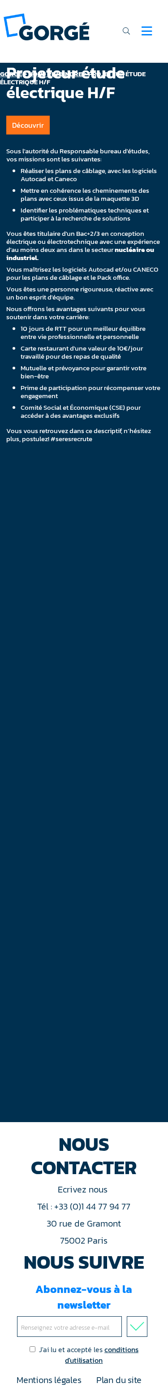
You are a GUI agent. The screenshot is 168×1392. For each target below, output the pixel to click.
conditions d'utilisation (101, 1355)
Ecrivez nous (84, 1189)
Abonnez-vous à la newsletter (83, 1297)
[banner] (46, 26)
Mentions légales (49, 1380)
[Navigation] (147, 31)
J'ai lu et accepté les (88, 1355)
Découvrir (28, 125)
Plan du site (119, 1380)
